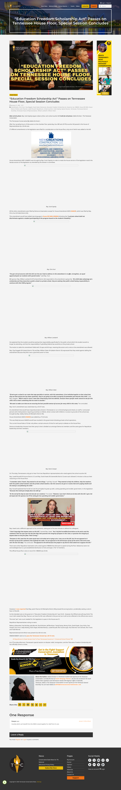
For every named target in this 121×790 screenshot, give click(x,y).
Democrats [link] (43, 107)
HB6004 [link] (77, 107)
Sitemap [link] (39, 782)
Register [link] (18, 739)
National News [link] (53, 6)
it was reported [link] (20, 609)
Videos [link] (78, 6)
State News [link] (44, 6)
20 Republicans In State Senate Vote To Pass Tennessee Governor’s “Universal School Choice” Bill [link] (43, 639)
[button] (19, 704)
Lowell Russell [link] (32, 109)
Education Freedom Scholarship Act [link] (56, 107)
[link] (5, 782)
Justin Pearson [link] (23, 109)
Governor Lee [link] (70, 107)
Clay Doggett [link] (28, 107)
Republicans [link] (40, 109)
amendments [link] (14, 107)
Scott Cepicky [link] (57, 109)
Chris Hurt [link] (22, 107)
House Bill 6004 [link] (84, 107)
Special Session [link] (65, 109)
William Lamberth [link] (43, 111)
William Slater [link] (52, 111)
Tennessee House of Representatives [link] (27, 111)
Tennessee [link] (73, 109)
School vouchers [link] (48, 109)
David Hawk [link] (36, 107)
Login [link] (24, 739)
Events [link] (72, 6)
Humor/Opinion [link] (62, 6)
